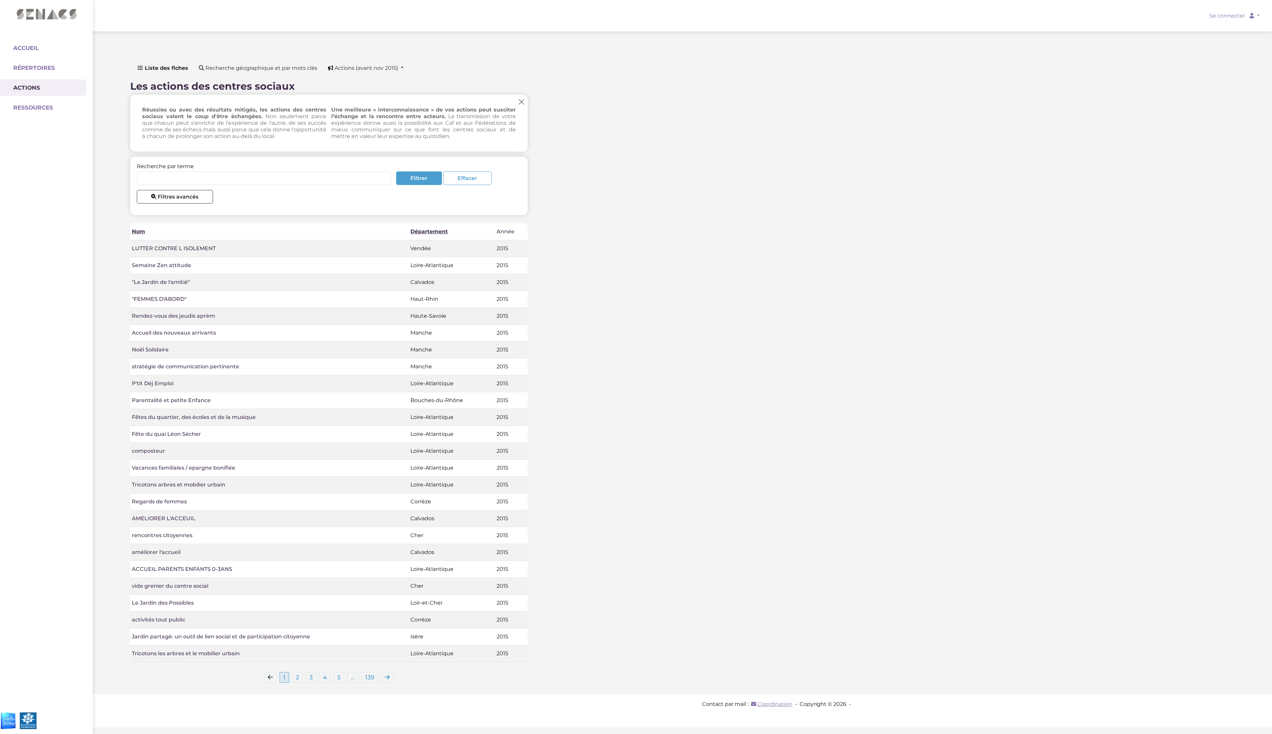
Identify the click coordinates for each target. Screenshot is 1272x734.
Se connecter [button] (1227, 16)
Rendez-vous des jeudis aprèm (173, 316)
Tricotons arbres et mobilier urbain (178, 485)
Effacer (467, 178)
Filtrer (418, 178)
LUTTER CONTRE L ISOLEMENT (174, 248)
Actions (26, 87)
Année (505, 231)
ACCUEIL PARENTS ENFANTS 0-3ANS (182, 569)
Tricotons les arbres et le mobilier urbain (186, 653)
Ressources (33, 107)
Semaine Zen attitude (161, 265)
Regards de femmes (159, 501)
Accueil (26, 48)
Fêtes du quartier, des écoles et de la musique (194, 417)
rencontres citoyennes (162, 535)
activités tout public (158, 620)
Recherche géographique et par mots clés (260, 68)
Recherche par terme (165, 166)
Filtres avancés (177, 197)
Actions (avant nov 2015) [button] (366, 68)
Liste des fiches (165, 68)
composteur (148, 451)
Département (429, 231)
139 (369, 677)
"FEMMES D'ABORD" (159, 299)
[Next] (387, 677)
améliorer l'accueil (156, 552)
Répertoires (34, 68)
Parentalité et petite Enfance (171, 400)
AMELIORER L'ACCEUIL (163, 518)
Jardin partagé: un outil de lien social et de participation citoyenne (221, 636)
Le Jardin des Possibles (163, 603)
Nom (138, 231)
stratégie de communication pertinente (185, 366)
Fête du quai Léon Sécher (166, 434)
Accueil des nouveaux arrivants (174, 333)
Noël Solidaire (150, 349)
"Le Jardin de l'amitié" (161, 282)
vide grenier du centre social (170, 586)
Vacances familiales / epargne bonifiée (183, 468)
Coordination (774, 704)
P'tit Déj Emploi (153, 383)
